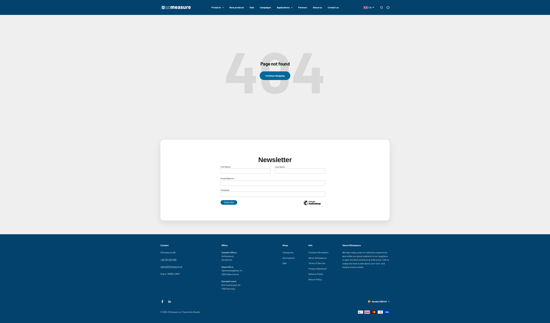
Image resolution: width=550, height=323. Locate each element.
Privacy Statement (317, 268)
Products (216, 7)
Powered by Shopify (191, 312)
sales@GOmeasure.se (171, 266)
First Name (226, 167)
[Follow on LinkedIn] (170, 302)
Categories (288, 252)
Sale (252, 7)
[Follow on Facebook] (162, 302)
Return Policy (315, 279)
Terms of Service (316, 263)
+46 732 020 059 (168, 259)
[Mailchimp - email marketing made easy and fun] (312, 205)
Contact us (333, 7)
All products (288, 257)
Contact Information (318, 252)
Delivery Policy (315, 274)
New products (236, 7)
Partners (302, 7)
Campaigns (265, 7)
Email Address (228, 178)
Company (225, 190)
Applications (283, 7)
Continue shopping (275, 75)
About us (317, 7)
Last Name (280, 167)
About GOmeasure (317, 257)
